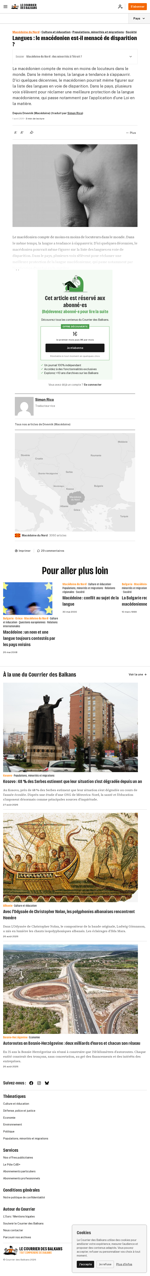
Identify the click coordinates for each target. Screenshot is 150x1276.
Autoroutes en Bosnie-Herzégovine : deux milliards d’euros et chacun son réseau (71, 1043)
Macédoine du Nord (25, 32)
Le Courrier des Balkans (28, 6)
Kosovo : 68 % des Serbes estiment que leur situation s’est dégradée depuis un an (72, 781)
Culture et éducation (56, 32)
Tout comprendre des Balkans (35, 1253)
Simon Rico (74, 113)
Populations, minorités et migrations (98, 32)
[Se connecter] (121, 7)
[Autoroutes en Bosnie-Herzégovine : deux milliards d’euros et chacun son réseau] (70, 989)
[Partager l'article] (32, 132)
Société (131, 32)
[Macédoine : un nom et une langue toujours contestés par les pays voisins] (27, 598)
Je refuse (105, 1264)
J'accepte (85, 1264)
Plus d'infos (124, 1264)
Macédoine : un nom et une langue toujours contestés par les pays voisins (29, 638)
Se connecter (93, 384)
